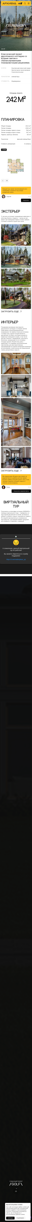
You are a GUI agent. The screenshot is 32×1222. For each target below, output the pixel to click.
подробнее (20, 1218)
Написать (26, 200)
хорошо (10, 1218)
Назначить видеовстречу (21, 491)
